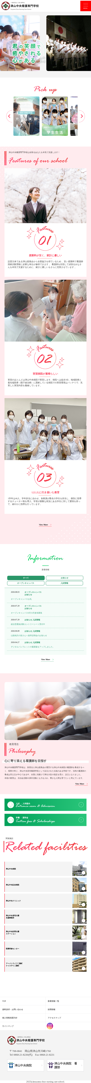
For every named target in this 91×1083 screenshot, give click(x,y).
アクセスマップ (54, 1018)
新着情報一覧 (53, 1001)
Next (82, 116)
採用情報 (51, 1009)
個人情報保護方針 (9, 1018)
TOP (4, 1001)
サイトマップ (8, 1026)
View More (43, 525)
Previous (9, 116)
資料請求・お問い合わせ (12, 1009)
